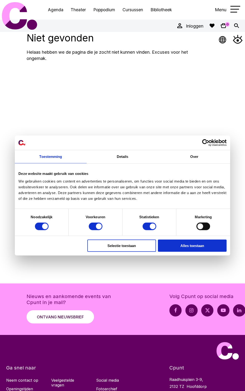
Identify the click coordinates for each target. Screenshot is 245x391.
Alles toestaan (192, 245)
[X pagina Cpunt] (207, 310)
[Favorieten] (212, 25)
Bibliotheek (161, 9)
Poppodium (104, 9)
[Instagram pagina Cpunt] (191, 310)
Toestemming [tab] (50, 157)
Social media (107, 380)
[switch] (95, 226)
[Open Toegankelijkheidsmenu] (237, 39)
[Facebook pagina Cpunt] (175, 310)
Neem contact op (22, 380)
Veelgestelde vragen (62, 382)
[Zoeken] (236, 25)
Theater (78, 9)
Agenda (55, 9)
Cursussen (132, 9)
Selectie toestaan (121, 245)
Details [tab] (122, 157)
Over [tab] (194, 157)
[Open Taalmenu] (223, 39)
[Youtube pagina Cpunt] (223, 310)
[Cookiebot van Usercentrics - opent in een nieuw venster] (206, 142)
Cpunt (19, 16)
